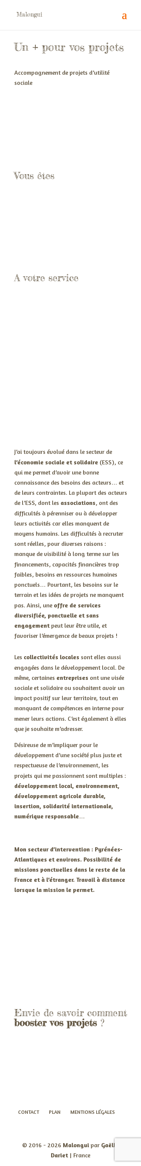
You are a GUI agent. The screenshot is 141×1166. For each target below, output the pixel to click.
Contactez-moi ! (64, 1066)
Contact (28, 1112)
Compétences (72, 932)
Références (68, 971)
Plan (55, 1112)
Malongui (76, 1145)
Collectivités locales (70, 242)
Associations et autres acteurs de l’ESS (70, 215)
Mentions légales (92, 1112)
